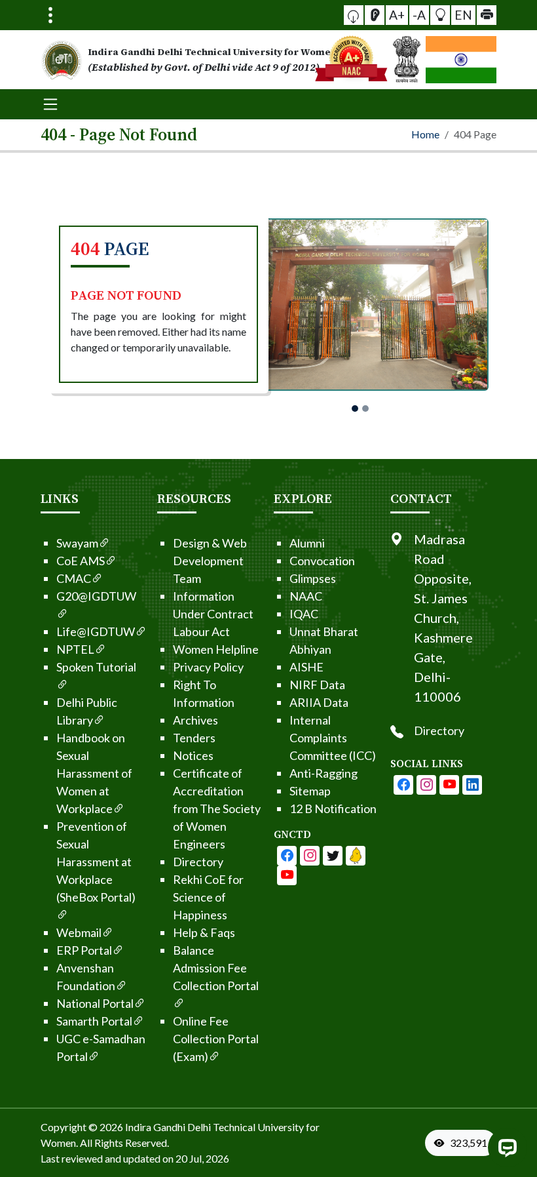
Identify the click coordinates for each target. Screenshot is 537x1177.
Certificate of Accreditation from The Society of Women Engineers (217, 808)
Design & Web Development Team (210, 561)
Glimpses (312, 578)
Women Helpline (216, 649)
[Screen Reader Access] (374, 15)
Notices (193, 755)
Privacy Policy (208, 667)
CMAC (73, 578)
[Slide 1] (355, 408)
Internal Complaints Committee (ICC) (332, 738)
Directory (198, 861)
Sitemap (310, 791)
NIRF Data (317, 684)
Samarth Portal (94, 1021)
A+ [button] (397, 14)
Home (425, 134)
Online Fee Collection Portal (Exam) (216, 1039)
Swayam (77, 543)
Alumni (307, 543)
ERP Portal (84, 950)
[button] (353, 15)
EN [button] (463, 14)
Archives (195, 720)
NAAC (305, 596)
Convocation (322, 560)
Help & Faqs (204, 932)
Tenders (194, 737)
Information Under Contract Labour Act (213, 614)
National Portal (95, 1003)
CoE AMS (80, 560)
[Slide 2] (365, 408)
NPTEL (75, 649)
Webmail (79, 932)
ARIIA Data (318, 702)
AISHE (306, 667)
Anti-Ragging (323, 773)
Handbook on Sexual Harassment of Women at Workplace (94, 773)
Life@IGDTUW (95, 631)
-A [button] (419, 14)
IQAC (303, 614)
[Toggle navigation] (50, 15)
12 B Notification (333, 808)
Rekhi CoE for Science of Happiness (208, 897)
